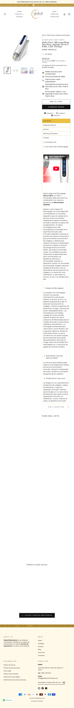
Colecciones (51, 35)
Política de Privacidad (11, 674)
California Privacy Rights (12, 677)
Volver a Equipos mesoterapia (38, 615)
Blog (54, 11)
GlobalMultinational (53, 40)
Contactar (54, 16)
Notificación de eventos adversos (15, 680)
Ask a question (56, 407)
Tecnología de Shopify (37, 701)
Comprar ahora (56, 107)
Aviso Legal (7, 671)
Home (19, 11)
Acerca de (54, 14)
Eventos (19, 16)
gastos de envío (50, 65)
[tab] (56, 121)
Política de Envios (9, 665)
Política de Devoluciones (12, 668)
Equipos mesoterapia (63, 35)
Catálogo (19, 14)
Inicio (44, 35)
